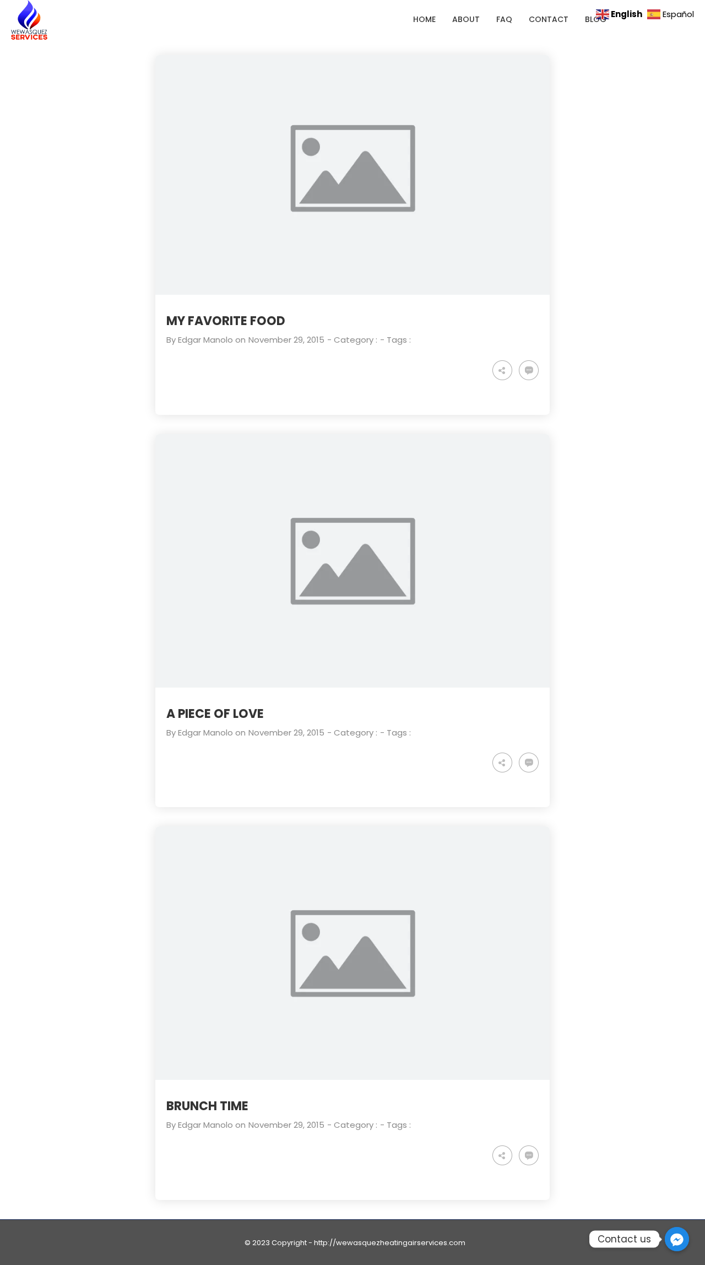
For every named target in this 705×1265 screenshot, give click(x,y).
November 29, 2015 (286, 339)
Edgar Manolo (205, 339)
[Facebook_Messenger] (677, 1239)
